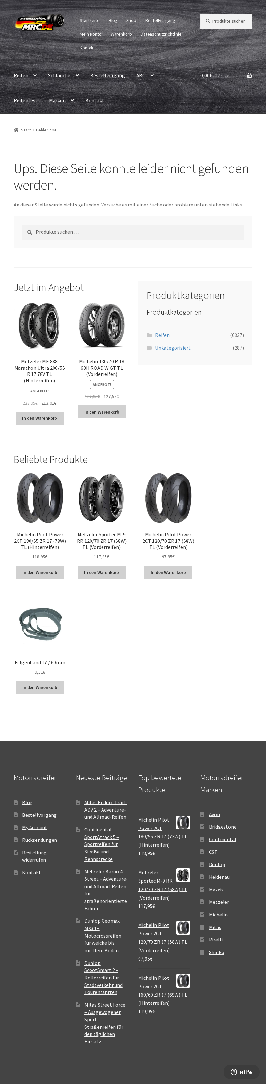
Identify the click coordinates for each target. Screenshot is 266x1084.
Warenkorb (121, 34)
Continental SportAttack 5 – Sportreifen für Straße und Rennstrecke (101, 844)
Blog (113, 20)
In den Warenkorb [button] (39, 418)
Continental (222, 839)
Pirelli (216, 939)
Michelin (218, 914)
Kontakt (87, 48)
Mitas (215, 927)
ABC (140, 75)
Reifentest (26, 100)
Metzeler (219, 902)
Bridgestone (222, 826)
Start (26, 130)
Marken (57, 100)
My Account (34, 827)
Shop (131, 20)
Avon (214, 814)
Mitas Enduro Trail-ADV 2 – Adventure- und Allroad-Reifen (105, 809)
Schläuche (59, 75)
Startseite (90, 20)
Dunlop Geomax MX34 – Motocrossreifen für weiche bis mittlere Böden (102, 935)
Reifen (21, 75)
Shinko (216, 952)
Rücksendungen (39, 840)
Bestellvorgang (160, 20)
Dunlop (217, 864)
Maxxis (216, 889)
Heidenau (219, 877)
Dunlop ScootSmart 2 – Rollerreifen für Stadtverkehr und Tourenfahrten (103, 978)
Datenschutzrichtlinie (161, 34)
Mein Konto (91, 34)
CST (213, 852)
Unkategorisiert (173, 347)
